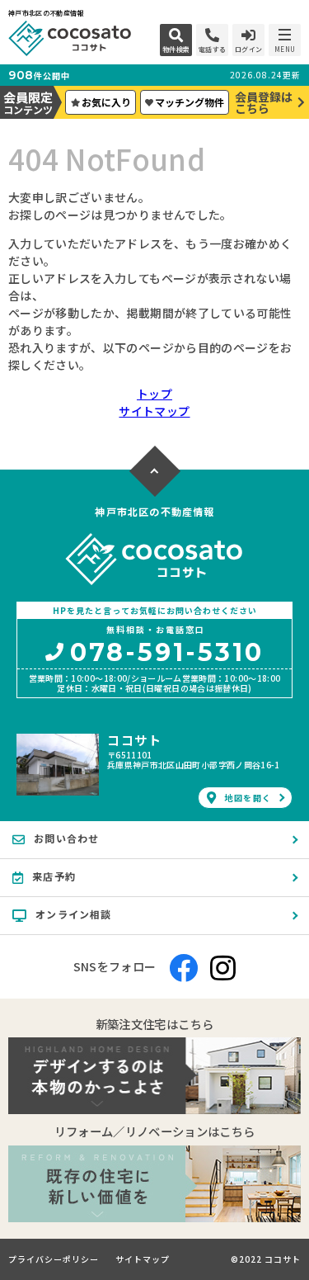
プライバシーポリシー (53, 1259)
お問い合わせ (66, 838)
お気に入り (106, 102)
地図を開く (248, 797)
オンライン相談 (73, 914)
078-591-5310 (167, 654)
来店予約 (54, 876)
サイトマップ (154, 411)
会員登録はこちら (264, 102)
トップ (154, 393)
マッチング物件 (189, 102)
